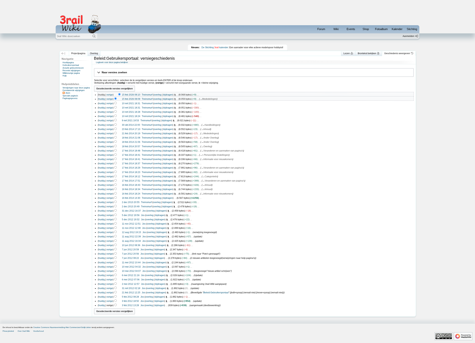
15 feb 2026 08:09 (131, 99)
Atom (67, 93)
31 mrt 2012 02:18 (131, 288)
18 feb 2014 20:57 (131, 146)
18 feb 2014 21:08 (131, 137)
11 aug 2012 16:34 (131, 241)
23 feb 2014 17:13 (131, 129)
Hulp (65, 76)
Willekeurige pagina (71, 73)
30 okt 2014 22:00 (131, 125)
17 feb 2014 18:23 (131, 172)
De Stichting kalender (215, 47)
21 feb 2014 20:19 (131, 133)
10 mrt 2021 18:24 (131, 116)
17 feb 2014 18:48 (131, 150)
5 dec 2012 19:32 (131, 219)
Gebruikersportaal (71, 65)
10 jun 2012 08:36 (131, 245)
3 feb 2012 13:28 (130, 305)
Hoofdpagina (68, 62)
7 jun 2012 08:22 (130, 258)
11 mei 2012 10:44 (131, 262)
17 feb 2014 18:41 (131, 155)
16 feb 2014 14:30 (131, 198)
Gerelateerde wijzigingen (74, 90)
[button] (63, 53)
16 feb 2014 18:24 (131, 193)
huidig (102, 99)
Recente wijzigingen (71, 70)
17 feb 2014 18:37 (131, 163)
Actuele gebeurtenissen (73, 68)
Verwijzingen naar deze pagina (76, 88)
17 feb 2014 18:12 (131, 176)
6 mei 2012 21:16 (131, 275)
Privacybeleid (8, 331)
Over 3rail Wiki (24, 331)
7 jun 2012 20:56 (130, 254)
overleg (157, 94)
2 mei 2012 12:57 (131, 284)
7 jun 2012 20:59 (130, 249)
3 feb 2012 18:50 (130, 301)
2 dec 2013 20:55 (131, 202)
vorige (110, 94)
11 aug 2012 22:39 (131, 236)
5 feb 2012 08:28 (130, 297)
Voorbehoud (38, 331)
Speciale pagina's (70, 96)
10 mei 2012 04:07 (131, 271)
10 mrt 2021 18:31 (131, 103)
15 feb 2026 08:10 (131, 94)
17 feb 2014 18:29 (131, 167)
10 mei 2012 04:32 (131, 267)
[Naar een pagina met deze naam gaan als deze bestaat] (94, 36)
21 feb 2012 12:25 (131, 292)
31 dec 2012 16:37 (131, 211)
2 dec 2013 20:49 (131, 206)
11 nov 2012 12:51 (131, 223)
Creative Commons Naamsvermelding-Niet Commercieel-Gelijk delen (62, 327)
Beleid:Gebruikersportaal (216, 292)
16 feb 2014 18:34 (131, 189)
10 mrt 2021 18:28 (131, 112)
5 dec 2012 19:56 (131, 215)
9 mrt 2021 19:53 (130, 120)
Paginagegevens (70, 98)
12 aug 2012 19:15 (131, 232)
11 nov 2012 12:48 (131, 228)
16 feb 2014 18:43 (131, 185)
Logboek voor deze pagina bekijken (112, 62)
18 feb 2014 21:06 (131, 142)
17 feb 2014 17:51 (131, 180)
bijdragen (168, 94)
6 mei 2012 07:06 (131, 279)
